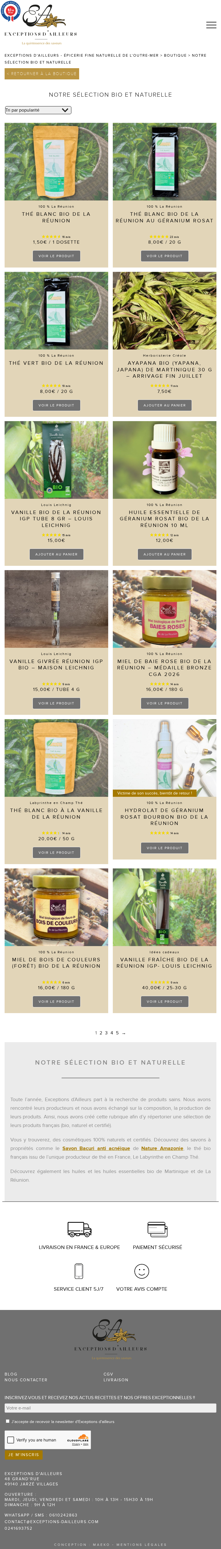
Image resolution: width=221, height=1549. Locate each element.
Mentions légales (142, 1545)
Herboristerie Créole (164, 355)
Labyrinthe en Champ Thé (56, 803)
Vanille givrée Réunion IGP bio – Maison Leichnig (56, 664)
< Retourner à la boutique (42, 73)
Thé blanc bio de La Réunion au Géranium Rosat (165, 217)
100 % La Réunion (57, 206)
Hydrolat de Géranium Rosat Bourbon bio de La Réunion (165, 816)
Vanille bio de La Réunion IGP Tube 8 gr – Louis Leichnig (56, 518)
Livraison (116, 1380)
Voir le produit (57, 256)
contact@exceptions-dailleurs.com (52, 1521)
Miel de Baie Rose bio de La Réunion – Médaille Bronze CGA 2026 (164, 667)
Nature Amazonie (162, 1148)
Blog (11, 1374)
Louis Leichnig (56, 505)
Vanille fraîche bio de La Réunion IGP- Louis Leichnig (165, 963)
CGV (108, 1374)
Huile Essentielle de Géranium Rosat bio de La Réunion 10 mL (165, 518)
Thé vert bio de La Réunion (56, 363)
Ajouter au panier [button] (165, 405)
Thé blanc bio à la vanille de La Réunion (56, 813)
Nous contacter (26, 1380)
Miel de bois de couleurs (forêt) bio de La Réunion (56, 963)
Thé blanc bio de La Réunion (56, 217)
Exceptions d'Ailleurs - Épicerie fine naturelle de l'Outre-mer (82, 55)
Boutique (175, 55)
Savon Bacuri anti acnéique (96, 1148)
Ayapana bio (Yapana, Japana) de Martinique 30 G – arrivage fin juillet (165, 369)
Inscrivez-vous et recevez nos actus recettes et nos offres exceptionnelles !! (100, 1398)
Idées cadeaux (165, 952)
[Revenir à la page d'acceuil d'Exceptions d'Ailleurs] (41, 25)
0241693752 (19, 1528)
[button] (211, 25)
